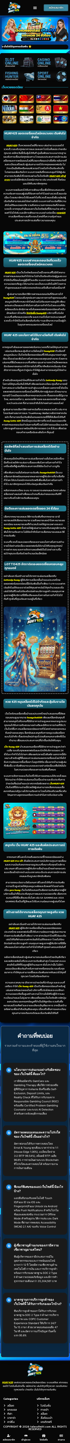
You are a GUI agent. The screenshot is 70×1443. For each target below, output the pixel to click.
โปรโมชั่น (44, 1439)
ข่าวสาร (61, 1439)
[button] (35, 8)
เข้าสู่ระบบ (25, 1439)
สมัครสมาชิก (9, 1439)
